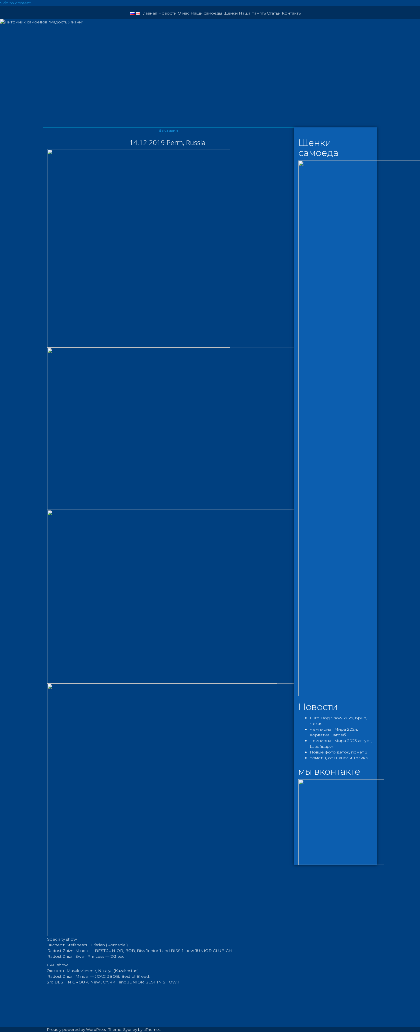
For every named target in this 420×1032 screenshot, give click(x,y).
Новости (167, 13)
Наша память (252, 13)
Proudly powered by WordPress (76, 1029)
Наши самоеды (206, 13)
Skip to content (15, 2)
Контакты (291, 13)
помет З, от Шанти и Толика (339, 757)
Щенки (230, 13)
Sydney (130, 1029)
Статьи (274, 13)
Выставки (168, 130)
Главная (149, 13)
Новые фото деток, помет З (338, 752)
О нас (183, 13)
